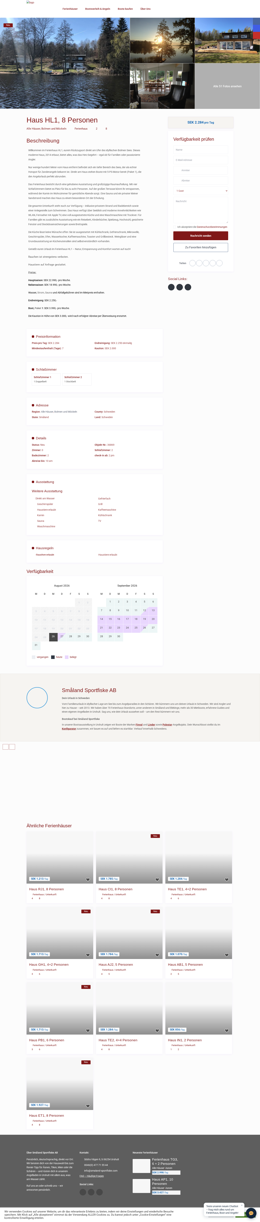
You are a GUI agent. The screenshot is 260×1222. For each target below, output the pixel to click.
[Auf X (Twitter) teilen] (206, 263)
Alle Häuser (33, 128)
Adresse (42, 405)
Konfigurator (69, 728)
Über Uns (145, 8)
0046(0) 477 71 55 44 (96, 1165)
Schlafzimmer (46, 369)
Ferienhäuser (70, 8)
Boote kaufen (125, 8)
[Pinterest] (219, 263)
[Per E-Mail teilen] (213, 263)
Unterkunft (51, 894)
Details (41, 438)
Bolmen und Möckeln (53, 128)
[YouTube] (179, 287)
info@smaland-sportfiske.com (100, 1170)
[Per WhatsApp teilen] (192, 263)
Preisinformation (48, 336)
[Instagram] (188, 287)
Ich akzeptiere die (202, 226)
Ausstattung (45, 482)
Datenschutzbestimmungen (212, 226)
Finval (139, 724)
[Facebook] (199, 263)
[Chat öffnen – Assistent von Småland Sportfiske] (251, 1213)
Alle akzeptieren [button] (245, 1215)
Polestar (167, 724)
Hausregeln (45, 548)
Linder (151, 724)
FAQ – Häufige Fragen (92, 1176)
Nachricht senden (200, 235)
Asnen (168, 1168)
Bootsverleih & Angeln (97, 8)
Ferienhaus (81, 128)
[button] (224, 1209)
